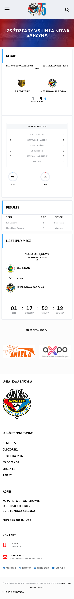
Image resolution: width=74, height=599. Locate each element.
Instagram (43, 568)
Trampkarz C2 (13, 456)
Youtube (60, 568)
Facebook (11, 568)
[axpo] (55, 351)
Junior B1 (10, 449)
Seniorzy (9, 443)
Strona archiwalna (13, 591)
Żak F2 (7, 475)
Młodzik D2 (11, 462)
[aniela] (19, 351)
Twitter (26, 568)
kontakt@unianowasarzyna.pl (26, 559)
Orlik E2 (9, 469)
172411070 (15, 547)
